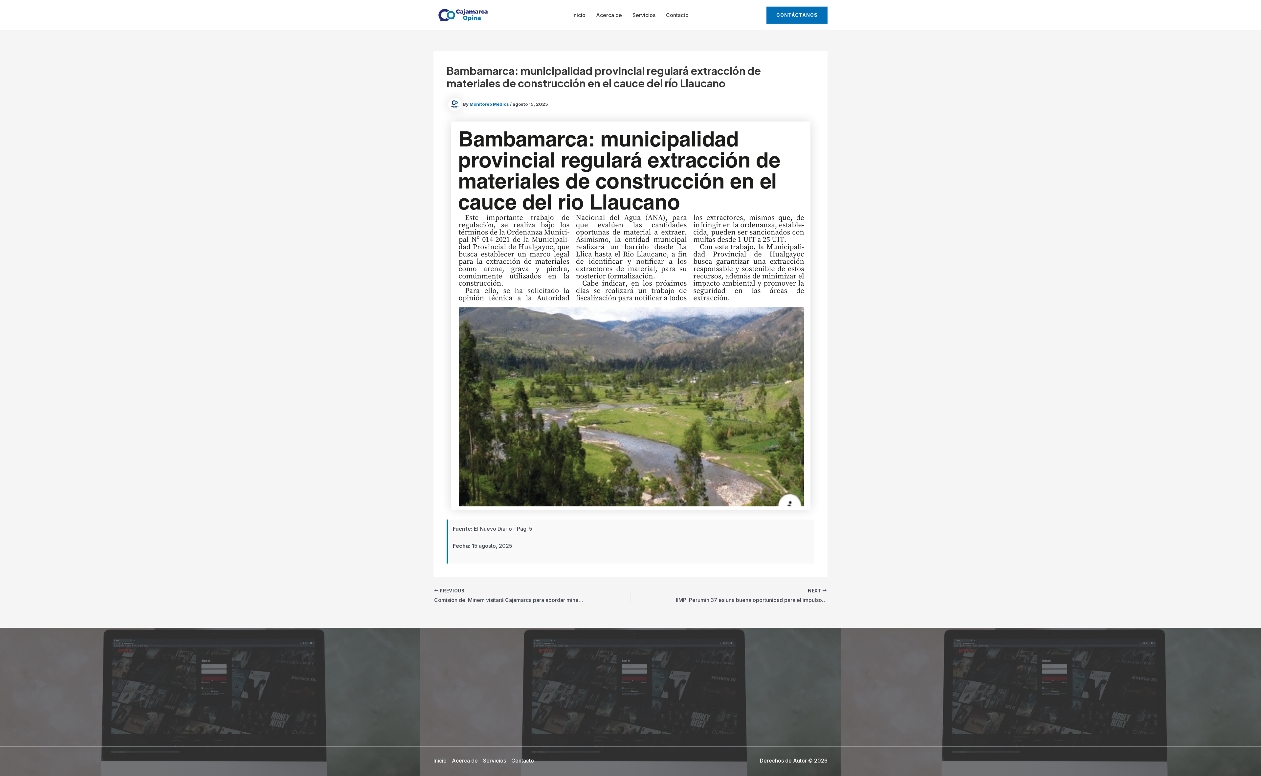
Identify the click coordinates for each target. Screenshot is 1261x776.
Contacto (677, 15)
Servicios (643, 15)
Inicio (579, 15)
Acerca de (609, 15)
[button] (797, 15)
